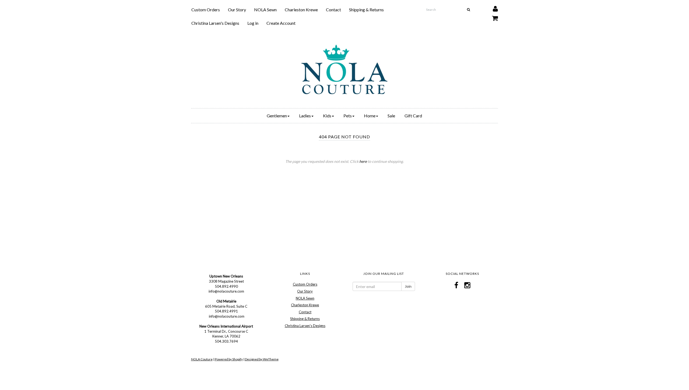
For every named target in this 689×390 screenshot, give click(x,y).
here (363, 161)
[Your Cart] (491, 17)
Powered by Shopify (229, 359)
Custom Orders (205, 9)
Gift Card (413, 115)
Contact (333, 9)
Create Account (281, 23)
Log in (252, 23)
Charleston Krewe (301, 9)
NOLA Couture (202, 359)
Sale (391, 115)
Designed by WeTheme (262, 359)
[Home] (344, 69)
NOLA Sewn (265, 9)
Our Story (237, 9)
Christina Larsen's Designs (215, 23)
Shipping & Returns (366, 9)
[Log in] (492, 7)
